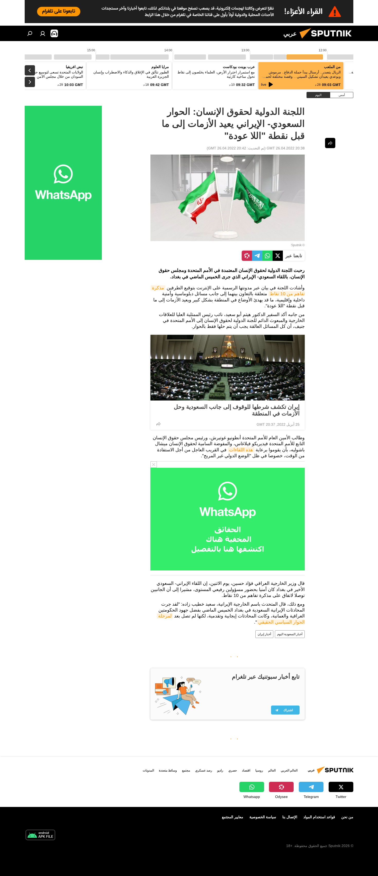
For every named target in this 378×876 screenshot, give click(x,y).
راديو (220, 770)
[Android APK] (40, 835)
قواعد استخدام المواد (319, 817)
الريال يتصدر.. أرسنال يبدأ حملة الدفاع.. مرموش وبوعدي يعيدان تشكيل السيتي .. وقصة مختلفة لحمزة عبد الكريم (301, 76)
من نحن (347, 817)
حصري (232, 770)
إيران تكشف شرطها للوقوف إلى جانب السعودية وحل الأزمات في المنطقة (237, 410)
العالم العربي (289, 770)
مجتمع (186, 770)
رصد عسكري (203, 770)
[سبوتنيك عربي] (327, 40)
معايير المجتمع (232, 817)
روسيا (259, 770)
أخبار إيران (264, 634)
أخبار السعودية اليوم (289, 634)
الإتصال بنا (289, 817)
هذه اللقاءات (241, 449)
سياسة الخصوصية (262, 817)
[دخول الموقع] (43, 33)
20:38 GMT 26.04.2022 (286, 148)
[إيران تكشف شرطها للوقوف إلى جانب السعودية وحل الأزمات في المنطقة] (227, 368)
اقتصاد (246, 770)
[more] (158, 424)
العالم (272, 770)
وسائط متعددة (168, 770)
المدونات (148, 770)
